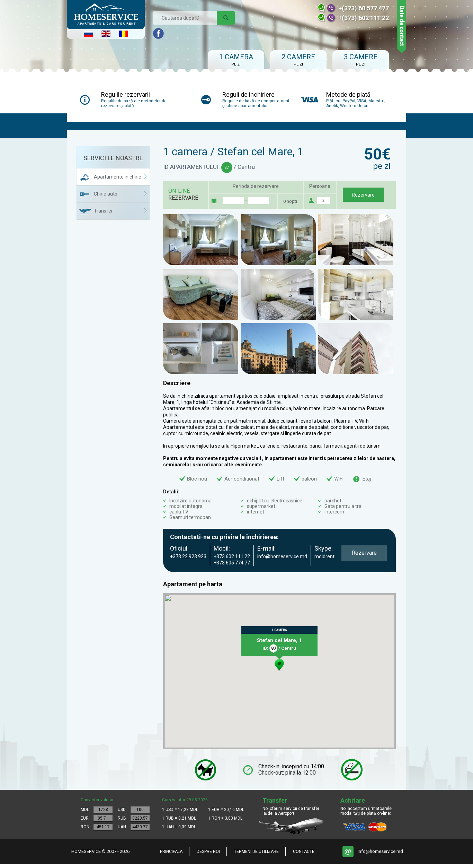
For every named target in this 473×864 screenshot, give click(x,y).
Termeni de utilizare (256, 851)
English (105, 34)
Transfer (103, 211)
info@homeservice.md (380, 851)
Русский (88, 34)
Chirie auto (105, 194)
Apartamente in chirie (117, 177)
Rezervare (363, 195)
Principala (171, 851)
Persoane (319, 186)
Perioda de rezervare (256, 186)
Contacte (303, 851)
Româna (123, 34)
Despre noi (208, 851)
